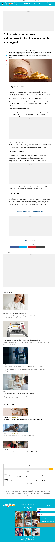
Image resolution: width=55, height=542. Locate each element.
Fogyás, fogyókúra (4, 3)
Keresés (50, 468)
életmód (43, 491)
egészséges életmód (16, 491)
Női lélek (36, 3)
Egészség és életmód (13, 9)
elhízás (49, 491)
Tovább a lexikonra (28, 483)
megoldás (33, 493)
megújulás (39, 493)
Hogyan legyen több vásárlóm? (27, 504)
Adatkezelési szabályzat (8, 514)
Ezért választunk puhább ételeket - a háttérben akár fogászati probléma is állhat (20, 452)
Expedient (32, 538)
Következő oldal (32, 241)
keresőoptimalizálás (25, 538)
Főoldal (5, 9)
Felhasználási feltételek (8, 512)
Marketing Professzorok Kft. (29, 540)
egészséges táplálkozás (27, 491)
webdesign (31, 537)
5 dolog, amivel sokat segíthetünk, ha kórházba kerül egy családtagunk (18, 435)
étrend (7, 493)
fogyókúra (19, 493)
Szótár (28, 466)
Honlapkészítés (24, 537)
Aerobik (5, 474)
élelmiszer (36, 491)
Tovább (41, 476)
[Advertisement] (29, 21)
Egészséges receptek (49, 3)
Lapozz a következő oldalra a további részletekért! (30, 211)
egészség (7, 491)
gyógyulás (26, 493)
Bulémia (6, 479)
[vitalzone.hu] (10, 4)
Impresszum (9, 510)
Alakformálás (26, 3)
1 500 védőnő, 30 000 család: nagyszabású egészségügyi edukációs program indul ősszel (22, 419)
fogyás (12, 493)
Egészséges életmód (16, 3)
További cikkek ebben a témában (7, 401)
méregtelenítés (47, 493)
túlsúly (28, 495)
